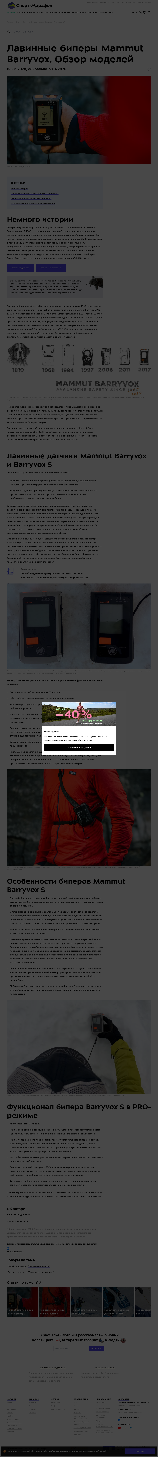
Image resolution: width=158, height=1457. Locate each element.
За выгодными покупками (79, 748)
